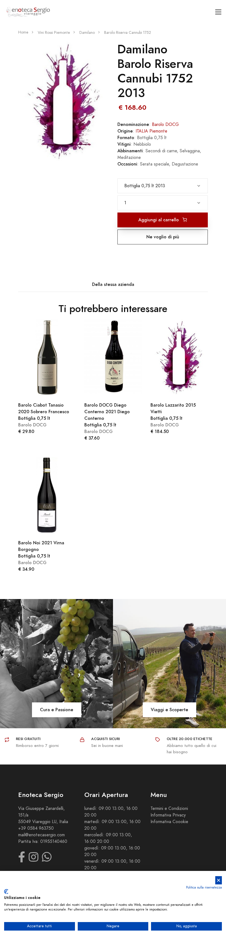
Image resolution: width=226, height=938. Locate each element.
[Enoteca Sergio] (28, 12)
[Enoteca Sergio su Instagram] (33, 860)
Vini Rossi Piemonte (54, 32)
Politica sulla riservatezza (204, 887)
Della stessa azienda (113, 284)
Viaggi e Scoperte (169, 710)
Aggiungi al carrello (159, 220)
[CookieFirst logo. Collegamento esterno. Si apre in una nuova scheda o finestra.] (6, 891)
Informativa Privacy (168, 815)
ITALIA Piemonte (151, 131)
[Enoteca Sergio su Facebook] (21, 860)
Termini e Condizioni (169, 808)
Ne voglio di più (162, 237)
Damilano (87, 32)
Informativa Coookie (169, 822)
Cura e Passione (56, 710)
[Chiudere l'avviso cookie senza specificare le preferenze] (218, 880)
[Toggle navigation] (218, 11)
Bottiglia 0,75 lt (43, 411)
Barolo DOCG (165, 125)
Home (23, 32)
